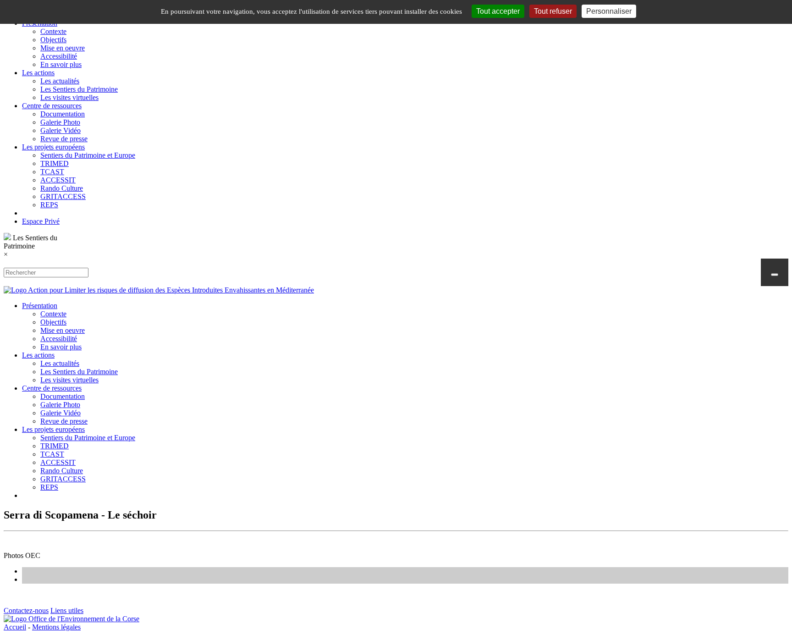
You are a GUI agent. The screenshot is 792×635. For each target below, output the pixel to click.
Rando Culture (61, 188)
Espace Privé (41, 221)
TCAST (52, 172)
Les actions (38, 73)
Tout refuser (553, 11)
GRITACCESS (63, 196)
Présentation (39, 305)
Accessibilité (58, 56)
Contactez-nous (26, 610)
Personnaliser (609, 11)
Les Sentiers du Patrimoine (79, 89)
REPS (49, 205)
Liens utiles (66, 610)
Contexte (53, 31)
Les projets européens (53, 147)
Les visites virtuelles (69, 97)
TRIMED (54, 163)
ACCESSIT (58, 180)
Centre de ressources (52, 106)
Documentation (62, 114)
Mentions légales (56, 627)
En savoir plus (61, 64)
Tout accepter (498, 11)
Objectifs (53, 40)
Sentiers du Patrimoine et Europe (87, 155)
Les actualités (59, 81)
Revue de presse (64, 139)
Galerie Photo (60, 122)
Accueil (15, 627)
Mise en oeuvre (62, 48)
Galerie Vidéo (60, 130)
